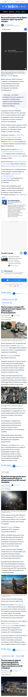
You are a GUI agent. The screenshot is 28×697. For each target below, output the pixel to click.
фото (23, 11)
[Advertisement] (14, 236)
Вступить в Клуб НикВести (15, 280)
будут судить (21, 445)
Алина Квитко (17, 315)
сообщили (10, 355)
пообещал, (9, 141)
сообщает (10, 75)
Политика (10, 15)
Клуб (23, 6)
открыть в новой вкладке (6, 319)
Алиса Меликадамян (8, 24)
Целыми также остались (14, 156)
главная (5, 11)
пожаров (19, 517)
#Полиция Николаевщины (8, 299)
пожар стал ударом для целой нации (15, 166)
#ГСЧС (3, 472)
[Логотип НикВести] (13, 6)
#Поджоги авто (5, 302)
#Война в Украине (6, 656)
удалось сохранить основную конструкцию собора (12, 151)
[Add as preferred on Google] (6, 6)
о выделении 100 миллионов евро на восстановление (11, 176)
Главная (2, 15)
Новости (6, 15)
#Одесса (18, 656)
